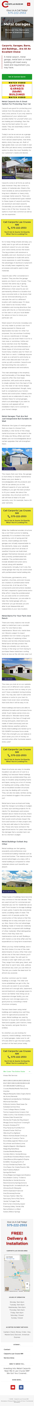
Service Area (9, 1358)
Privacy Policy (12, 1401)
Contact (7, 1349)
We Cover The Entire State (14, 1071)
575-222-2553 (17, 12)
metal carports (15, 196)
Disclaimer (4, 1401)
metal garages (25, 425)
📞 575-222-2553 (17, 228)
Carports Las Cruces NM (13, 1354)
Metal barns (6, 643)
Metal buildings (7, 848)
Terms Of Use (21, 1401)
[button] (28, 4)
